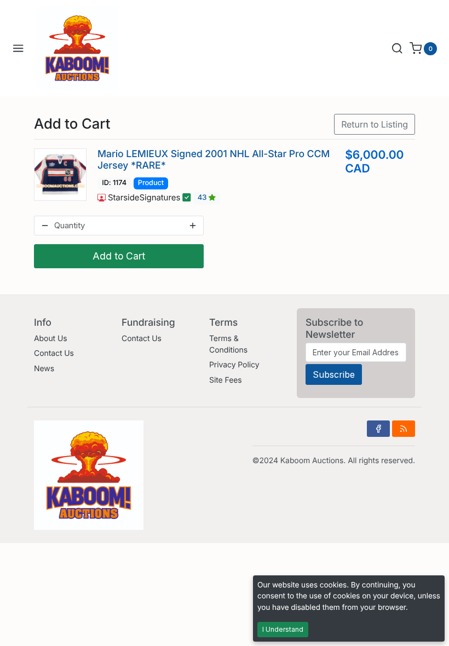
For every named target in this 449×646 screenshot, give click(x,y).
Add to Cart (119, 256)
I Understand (282, 629)
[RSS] (403, 428)
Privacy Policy (234, 365)
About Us (50, 338)
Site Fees (225, 380)
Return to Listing (374, 124)
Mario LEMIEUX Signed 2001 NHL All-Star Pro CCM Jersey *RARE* (213, 159)
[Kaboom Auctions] (77, 48)
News (44, 368)
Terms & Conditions (228, 344)
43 (203, 198)
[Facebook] (378, 428)
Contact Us (54, 353)
